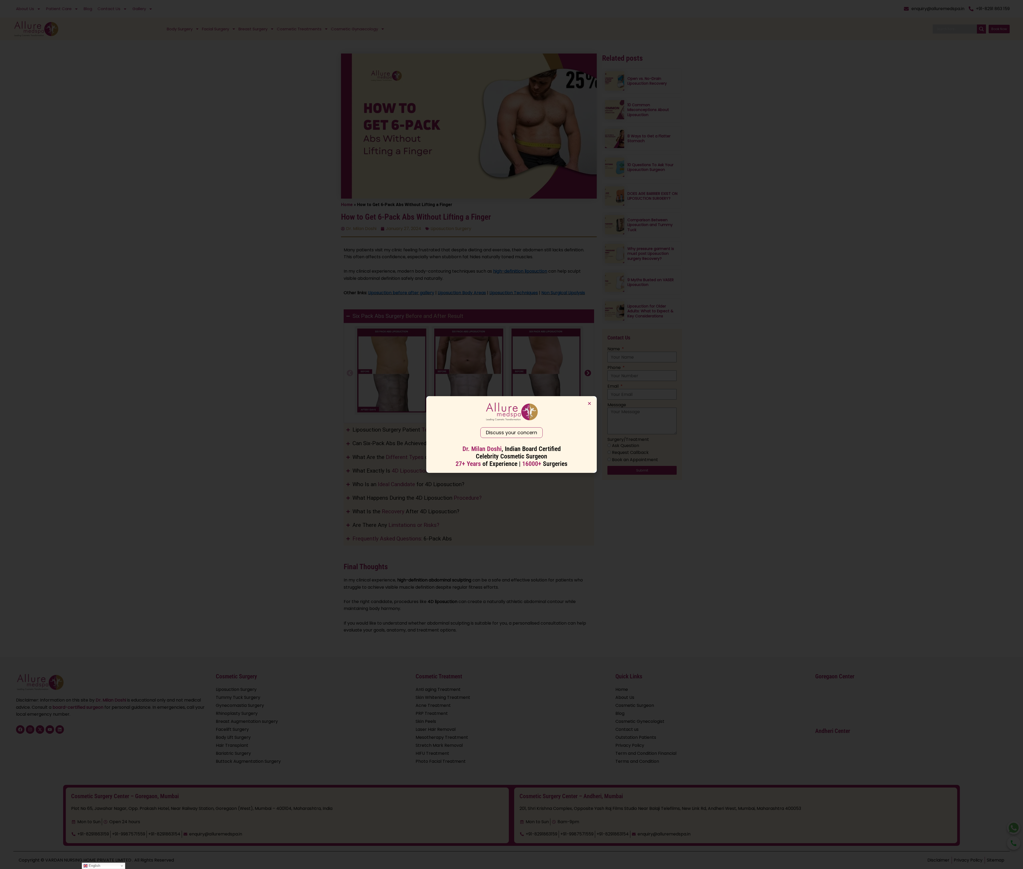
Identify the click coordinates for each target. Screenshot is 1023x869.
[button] (589, 403)
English (94, 866)
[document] (511, 434)
